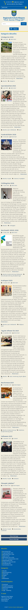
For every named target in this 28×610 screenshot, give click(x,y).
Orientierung (15, 376)
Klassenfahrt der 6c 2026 (8, 554)
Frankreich (16, 178)
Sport (8, 130)
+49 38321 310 (8, 2)
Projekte (9, 178)
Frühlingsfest (12, 225)
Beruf (2, 275)
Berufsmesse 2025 (7, 383)
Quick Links (4, 7)
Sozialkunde (3, 530)
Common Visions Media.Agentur (15, 607)
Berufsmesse (21, 430)
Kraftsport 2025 (6, 280)
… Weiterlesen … (19, 78)
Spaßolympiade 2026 (7, 560)
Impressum (5, 589)
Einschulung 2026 (7, 551)
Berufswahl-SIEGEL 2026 (9, 230)
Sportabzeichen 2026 (8, 86)
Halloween (16, 478)
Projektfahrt (22, 178)
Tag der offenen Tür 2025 (10, 331)
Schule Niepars (17, 385)
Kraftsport (21, 324)
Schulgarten (12, 81)
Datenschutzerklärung (8, 587)
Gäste (10, 376)
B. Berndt (15, 438)
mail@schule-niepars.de (19, 2)
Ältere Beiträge (14, 536)
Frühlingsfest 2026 (7, 183)
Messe (11, 431)
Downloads (5, 584)
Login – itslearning (7, 590)
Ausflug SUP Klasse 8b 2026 (9, 562)
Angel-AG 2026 (6, 556)
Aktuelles (5, 81)
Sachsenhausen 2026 (7, 565)
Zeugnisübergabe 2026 (8, 553)
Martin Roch (13, 39)
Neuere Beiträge (14, 539)
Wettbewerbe (13, 130)
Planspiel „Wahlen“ (8, 483)
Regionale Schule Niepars (14, 18)
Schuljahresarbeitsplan (8, 586)
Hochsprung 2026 (7, 563)
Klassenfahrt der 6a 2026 (8, 557)
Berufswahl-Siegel (17, 275)
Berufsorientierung (11, 274)
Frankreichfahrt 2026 (8, 134)
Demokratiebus (17, 529)
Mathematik (5, 574)
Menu (15, 29)
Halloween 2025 (6, 436)
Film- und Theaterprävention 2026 (10, 559)
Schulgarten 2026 (7, 37)
